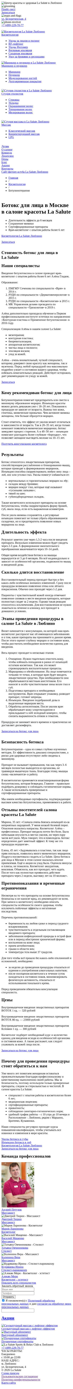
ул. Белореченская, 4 (13, 18)
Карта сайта (8, 1382)
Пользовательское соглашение (19, 1376)
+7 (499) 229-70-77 (12, 25)
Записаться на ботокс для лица (19, 731)
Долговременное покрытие (25, 81)
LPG (11, 137)
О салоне (6, 149)
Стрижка (14, 99)
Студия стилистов (12, 93)
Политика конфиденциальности (20, 1379)
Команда (6, 152)
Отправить (8, 1297)
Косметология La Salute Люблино (21, 235)
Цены (4, 159)
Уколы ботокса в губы (14, 1139)
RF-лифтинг (16, 43)
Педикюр (14, 74)
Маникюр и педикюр (14, 65)
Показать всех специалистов (18, 1282)
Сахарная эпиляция (20, 53)
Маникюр (14, 71)
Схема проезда (10, 1373)
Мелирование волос (21, 112)
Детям (5, 146)
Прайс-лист (8, 9)
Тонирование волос (20, 109)
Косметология (9, 34)
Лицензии (7, 155)
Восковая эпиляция (20, 50)
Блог (4, 162)
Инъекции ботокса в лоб (16, 1142)
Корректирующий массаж (24, 133)
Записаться (8, 12)
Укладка (13, 102)
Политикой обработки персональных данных (28, 1302)
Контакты (7, 168)
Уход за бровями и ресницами (26, 56)
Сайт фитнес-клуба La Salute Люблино (24, 171)
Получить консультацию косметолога (24, 443)
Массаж (6, 124)
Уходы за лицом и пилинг (24, 40)
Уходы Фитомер (18, 47)
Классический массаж (22, 130)
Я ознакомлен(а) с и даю (36, 1303)
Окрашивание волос (21, 106)
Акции (5, 165)
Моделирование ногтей (23, 78)
